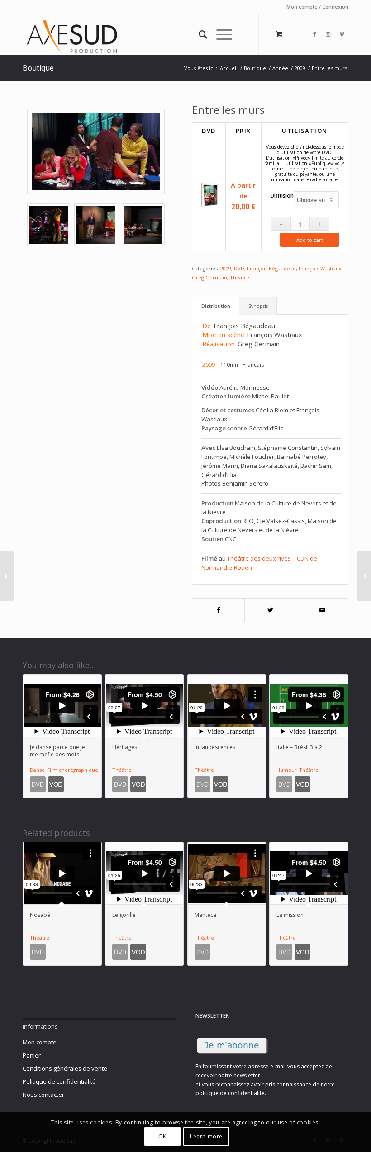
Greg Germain (209, 277)
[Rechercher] (198, 34)
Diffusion (282, 195)
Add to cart (309, 239)
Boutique (38, 68)
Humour (286, 769)
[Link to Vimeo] (341, 34)
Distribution (215, 305)
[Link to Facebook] (314, 34)
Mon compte (40, 1042)
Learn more (206, 1136)
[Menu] (219, 34)
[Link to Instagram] (328, 34)
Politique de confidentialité (59, 1081)
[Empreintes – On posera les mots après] (7, 576)
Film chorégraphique (72, 769)
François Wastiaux (320, 268)
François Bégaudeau (271, 268)
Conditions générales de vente (65, 1068)
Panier (32, 1055)
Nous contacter (43, 1095)
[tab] (215, 306)
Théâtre (239, 277)
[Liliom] (364, 576)
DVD (239, 268)
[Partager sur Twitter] (270, 610)
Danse (37, 769)
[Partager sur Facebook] (218, 610)
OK (162, 1136)
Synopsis (258, 305)
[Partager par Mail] (322, 610)
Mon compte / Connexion (317, 6)
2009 (225, 268)
